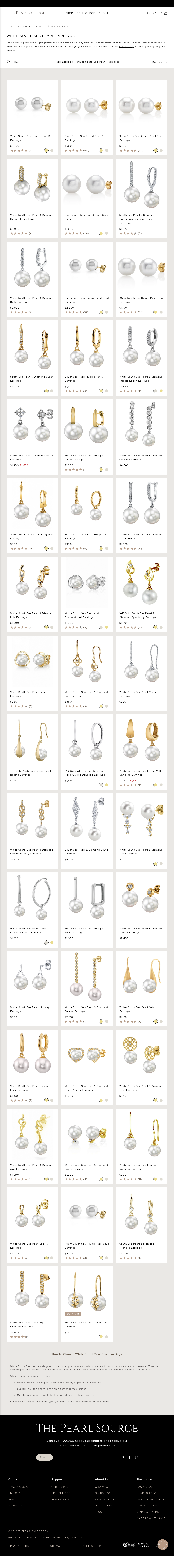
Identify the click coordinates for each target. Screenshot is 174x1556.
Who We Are (103, 1486)
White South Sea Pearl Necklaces (98, 61)
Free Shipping (61, 1493)
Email (12, 1499)
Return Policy (61, 1499)
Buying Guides (147, 1505)
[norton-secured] (129, 1545)
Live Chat (15, 1493)
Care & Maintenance (151, 1518)
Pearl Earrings (64, 61)
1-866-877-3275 (18, 1486)
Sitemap (56, 1546)
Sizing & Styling (148, 1512)
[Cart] (165, 13)
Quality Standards (150, 1499)
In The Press (103, 1505)
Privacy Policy (18, 1546)
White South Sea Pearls (95, 1401)
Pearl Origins (147, 1493)
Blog (98, 1512)
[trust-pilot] (144, 1545)
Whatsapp (15, 1505)
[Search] (148, 13)
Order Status (60, 1486)
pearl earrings (126, 46)
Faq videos (145, 1486)
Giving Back (103, 1493)
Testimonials (104, 1499)
